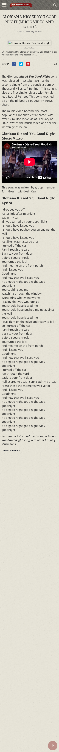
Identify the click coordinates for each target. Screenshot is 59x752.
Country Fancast (20, 5)
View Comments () (11, 454)
